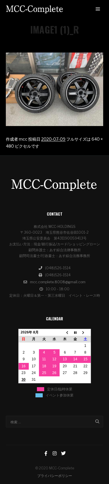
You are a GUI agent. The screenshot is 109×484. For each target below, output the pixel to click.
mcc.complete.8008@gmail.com (57, 282)
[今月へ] (75, 332)
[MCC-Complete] (35, 9)
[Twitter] (63, 453)
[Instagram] (54, 453)
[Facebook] (46, 453)
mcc (23, 139)
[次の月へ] (85, 332)
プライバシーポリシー (54, 475)
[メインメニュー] (98, 9)
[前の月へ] (65, 332)
